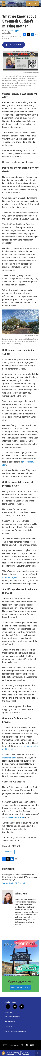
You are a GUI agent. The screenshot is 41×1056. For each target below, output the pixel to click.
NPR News (8, 852)
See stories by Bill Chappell (13, 883)
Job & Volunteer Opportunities (15, 1031)
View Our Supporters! (20, 987)
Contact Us (8, 1026)
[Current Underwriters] (20, 958)
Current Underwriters (20, 981)
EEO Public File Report (12, 1017)
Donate (34, 3)
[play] (3, 1053)
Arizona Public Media (14, 817)
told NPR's (10, 577)
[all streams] (38, 1053)
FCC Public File (10, 1022)
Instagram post (9, 758)
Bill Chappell (14, 31)
